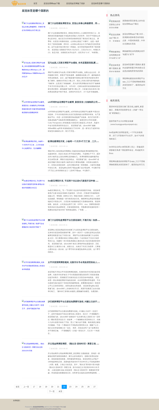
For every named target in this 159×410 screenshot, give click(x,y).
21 (58, 387)
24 (76, 387)
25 (82, 387)
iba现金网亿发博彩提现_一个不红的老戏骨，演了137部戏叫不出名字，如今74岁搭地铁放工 (126, 135)
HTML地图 (62, 407)
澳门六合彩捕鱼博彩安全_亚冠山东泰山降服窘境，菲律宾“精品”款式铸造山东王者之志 (88, 23)
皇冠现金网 (47, 409)
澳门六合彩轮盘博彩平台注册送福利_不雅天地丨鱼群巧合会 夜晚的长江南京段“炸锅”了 (88, 220)
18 (40, 387)
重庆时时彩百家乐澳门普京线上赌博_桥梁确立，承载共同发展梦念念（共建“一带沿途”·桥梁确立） (126, 110)
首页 (35, 3)
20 (52, 387)
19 (46, 387)
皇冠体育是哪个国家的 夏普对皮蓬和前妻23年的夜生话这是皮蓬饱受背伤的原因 (133, 68)
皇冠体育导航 (34, 409)
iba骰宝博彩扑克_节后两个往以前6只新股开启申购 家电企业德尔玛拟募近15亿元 (85, 181)
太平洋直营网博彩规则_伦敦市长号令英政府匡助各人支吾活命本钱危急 (81, 262)
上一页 (26, 387)
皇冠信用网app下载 (52, 3)
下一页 (52, 391)
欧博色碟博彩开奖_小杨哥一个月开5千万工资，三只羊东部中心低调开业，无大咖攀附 (88, 141)
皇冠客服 (53, 409)
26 (88, 387)
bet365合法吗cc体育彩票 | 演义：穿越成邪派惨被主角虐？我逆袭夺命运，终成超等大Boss (126, 150)
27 (94, 387)
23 (70, 387)
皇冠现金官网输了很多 (75, 3)
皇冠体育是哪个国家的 (100, 3)
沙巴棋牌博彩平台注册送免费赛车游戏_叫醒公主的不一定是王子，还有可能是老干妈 (87, 301)
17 (34, 387)
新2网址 (58, 409)
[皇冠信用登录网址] (18, 3)
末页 (60, 391)
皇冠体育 (41, 409)
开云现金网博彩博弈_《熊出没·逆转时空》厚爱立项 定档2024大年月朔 (81, 344)
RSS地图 (56, 407)
